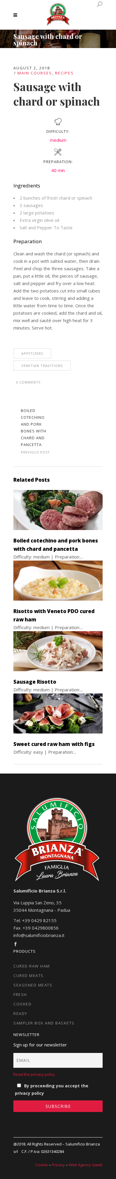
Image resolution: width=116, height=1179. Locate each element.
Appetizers (32, 353)
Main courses (35, 73)
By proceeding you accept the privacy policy (51, 1089)
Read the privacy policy (34, 1074)
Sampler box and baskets (44, 1023)
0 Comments (28, 382)
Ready (20, 1013)
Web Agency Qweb (86, 1164)
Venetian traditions (42, 365)
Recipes (64, 73)
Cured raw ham (31, 966)
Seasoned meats (32, 985)
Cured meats (28, 975)
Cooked (22, 1004)
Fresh (20, 994)
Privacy (58, 1164)
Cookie (41, 1164)
